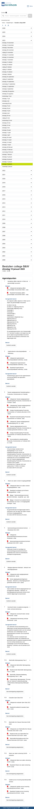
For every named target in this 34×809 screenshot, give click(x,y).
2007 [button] (3, 231)
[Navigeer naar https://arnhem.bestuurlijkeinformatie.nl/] (9, 6)
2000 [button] (3, 260)
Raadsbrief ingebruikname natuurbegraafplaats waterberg (17, 368)
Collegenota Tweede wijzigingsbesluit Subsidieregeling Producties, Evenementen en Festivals (19, 400)
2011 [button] (3, 215)
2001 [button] (3, 256)
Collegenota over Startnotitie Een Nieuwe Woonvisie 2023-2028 (19, 729)
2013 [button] (3, 207)
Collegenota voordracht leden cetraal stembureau (18, 614)
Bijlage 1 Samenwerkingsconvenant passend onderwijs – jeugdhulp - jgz (18, 496)
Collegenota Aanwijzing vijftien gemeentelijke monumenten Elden (17, 288)
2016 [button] (3, 195)
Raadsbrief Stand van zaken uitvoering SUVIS (18, 765)
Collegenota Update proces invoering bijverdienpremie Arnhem (18, 787)
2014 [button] (3, 203)
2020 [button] (3, 178)
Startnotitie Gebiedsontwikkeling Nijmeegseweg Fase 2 (17, 675)
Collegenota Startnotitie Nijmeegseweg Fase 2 (18, 665)
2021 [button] (3, 174)
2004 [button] (3, 243)
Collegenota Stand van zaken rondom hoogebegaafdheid (18, 486)
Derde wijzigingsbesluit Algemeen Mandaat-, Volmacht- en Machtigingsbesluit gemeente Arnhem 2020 (18, 580)
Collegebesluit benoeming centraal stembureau (17, 619)
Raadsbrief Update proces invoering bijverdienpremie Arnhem (18, 792)
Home (3, 22)
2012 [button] (3, 211)
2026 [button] (3, 28)
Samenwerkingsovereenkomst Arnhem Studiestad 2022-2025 (18, 542)
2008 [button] (3, 227)
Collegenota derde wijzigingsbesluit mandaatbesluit (17, 575)
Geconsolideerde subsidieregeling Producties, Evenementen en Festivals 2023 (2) (18, 441)
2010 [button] (3, 219)
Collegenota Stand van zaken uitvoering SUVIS (19, 761)
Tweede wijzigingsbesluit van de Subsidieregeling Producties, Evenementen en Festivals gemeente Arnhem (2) (19, 428)
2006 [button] (3, 235)
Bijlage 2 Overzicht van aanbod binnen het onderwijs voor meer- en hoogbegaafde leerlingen (18, 501)
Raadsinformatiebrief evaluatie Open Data (18, 708)
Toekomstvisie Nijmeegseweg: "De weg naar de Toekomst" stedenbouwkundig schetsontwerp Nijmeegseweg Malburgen (18, 682)
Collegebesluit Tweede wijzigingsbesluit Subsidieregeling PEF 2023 (18, 406)
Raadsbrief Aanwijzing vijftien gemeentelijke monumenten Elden (17, 293)
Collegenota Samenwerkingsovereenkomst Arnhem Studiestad (17, 536)
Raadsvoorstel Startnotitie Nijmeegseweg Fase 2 (19, 670)
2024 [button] (3, 36)
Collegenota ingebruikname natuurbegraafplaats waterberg (17, 358)
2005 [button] (3, 239)
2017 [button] (3, 191)
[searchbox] (14, 16)
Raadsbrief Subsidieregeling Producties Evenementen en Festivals (18, 417)
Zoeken (3, 12)
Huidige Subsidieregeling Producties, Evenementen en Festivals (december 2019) (18, 412)
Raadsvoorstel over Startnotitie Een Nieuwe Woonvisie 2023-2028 (17, 734)
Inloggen (24, 807)
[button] (30, 16)
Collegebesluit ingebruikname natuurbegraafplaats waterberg (17, 363)
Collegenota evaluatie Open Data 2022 (19, 703)
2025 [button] (3, 32)
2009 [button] (3, 223)
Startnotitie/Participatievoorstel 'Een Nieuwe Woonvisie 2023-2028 (17, 739)
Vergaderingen (9, 22)
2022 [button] (3, 170)
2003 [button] (3, 247)
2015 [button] (3, 199)
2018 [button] (3, 187)
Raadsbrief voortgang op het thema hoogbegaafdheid (17, 491)
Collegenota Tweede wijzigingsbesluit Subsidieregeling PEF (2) (18, 422)
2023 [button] (3, 40)
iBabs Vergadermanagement (10, 807)
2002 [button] (3, 252)
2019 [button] (3, 182)
